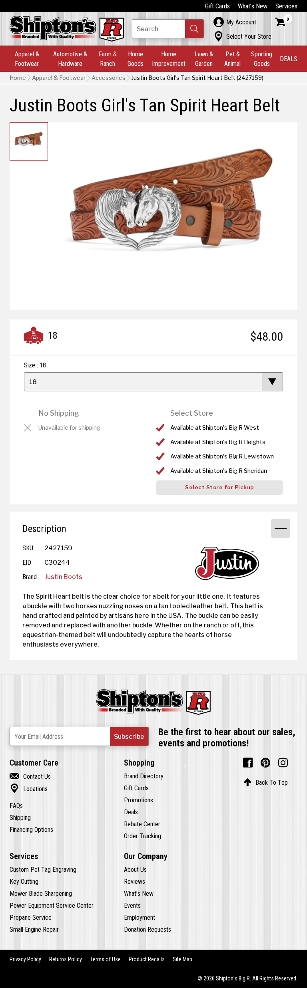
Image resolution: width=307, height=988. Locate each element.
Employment (139, 917)
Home (18, 77)
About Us (135, 869)
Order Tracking (142, 836)
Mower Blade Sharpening (41, 893)
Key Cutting (24, 881)
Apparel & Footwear (27, 58)
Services (286, 6)
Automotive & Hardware (70, 58)
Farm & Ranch (108, 58)
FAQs (16, 805)
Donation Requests (147, 929)
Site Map (182, 959)
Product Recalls (147, 959)
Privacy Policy (25, 959)
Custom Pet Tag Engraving (43, 869)
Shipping (20, 817)
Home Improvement (168, 58)
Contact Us (30, 776)
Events (132, 905)
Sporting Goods (261, 58)
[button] (194, 29)
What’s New (252, 6)
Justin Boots (63, 576)
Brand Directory (143, 776)
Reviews (134, 881)
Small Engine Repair (34, 929)
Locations (29, 789)
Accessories (109, 77)
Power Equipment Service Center (52, 905)
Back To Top (265, 782)
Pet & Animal (232, 58)
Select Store (191, 413)
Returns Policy (65, 959)
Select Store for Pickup (219, 487)
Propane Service (31, 917)
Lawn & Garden (204, 58)
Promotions (138, 800)
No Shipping (58, 413)
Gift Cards (217, 6)
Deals (131, 812)
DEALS (288, 59)
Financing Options (31, 829)
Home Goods (136, 58)
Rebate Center (142, 824)
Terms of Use (105, 959)
